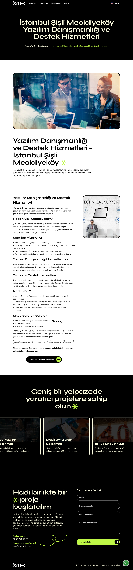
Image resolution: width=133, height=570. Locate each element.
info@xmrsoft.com (22, 546)
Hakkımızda (43, 3)
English (116, 3)
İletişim (66, 3)
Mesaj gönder (86, 542)
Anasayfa (32, 3)
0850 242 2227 (20, 539)
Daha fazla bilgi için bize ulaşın (42, 359)
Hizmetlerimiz (56, 3)
